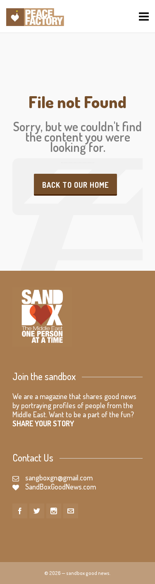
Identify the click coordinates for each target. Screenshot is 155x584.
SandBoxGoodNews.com (60, 486)
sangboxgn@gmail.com (59, 477)
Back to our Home (75, 184)
